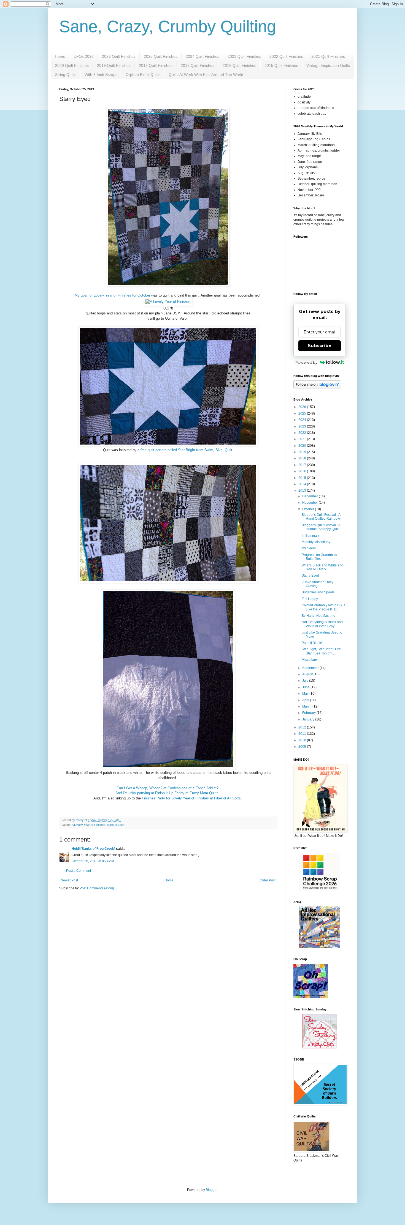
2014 (302, 484)
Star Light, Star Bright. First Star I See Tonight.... (321, 651)
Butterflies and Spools (318, 592)
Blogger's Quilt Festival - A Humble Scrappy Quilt (321, 527)
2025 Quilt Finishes (160, 56)
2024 (302, 420)
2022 (302, 433)
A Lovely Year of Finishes (88, 824)
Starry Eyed (310, 575)
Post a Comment (78, 871)
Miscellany (310, 660)
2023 (302, 426)
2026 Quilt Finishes (119, 56)
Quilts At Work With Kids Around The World (206, 74)
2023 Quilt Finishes (244, 56)
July (305, 681)
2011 (302, 734)
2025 (302, 413)
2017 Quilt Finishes (197, 65)
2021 (302, 439)
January (308, 719)
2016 (302, 471)
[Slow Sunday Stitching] (320, 1047)
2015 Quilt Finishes (281, 65)
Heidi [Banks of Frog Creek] (93, 849)
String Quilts (65, 74)
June (306, 687)
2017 (302, 465)
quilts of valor (116, 824)
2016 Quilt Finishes (239, 65)
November (310, 503)
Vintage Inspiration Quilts (328, 65)
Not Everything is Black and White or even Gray (322, 624)
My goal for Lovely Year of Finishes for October (112, 295)
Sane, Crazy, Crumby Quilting (167, 26)
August (308, 674)
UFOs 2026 (84, 56)
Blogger (211, 1190)
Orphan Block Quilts (143, 74)
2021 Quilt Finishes (328, 56)
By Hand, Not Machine (318, 616)
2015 (302, 478)
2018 (302, 458)
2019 (302, 452)
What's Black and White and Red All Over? (322, 567)
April (306, 700)
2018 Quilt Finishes (155, 65)
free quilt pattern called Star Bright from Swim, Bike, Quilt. (186, 450)
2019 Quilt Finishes (114, 65)
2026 (302, 407)
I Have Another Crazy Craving (317, 584)
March (307, 706)
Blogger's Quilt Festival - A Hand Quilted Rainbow (321, 516)
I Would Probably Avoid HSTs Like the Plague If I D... (323, 607)
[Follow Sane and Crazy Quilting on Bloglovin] (317, 387)
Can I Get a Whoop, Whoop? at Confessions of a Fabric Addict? (168, 788)
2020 (302, 446)
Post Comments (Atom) (97, 888)
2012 (302, 727)
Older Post (268, 880)
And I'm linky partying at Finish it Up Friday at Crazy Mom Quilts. (168, 793)
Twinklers (309, 548)
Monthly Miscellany (316, 542)
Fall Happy (310, 599)
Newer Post (69, 880)
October (308, 509)
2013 (302, 490)
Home (60, 56)
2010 (302, 740)
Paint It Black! (312, 643)
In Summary (311, 536)
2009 (302, 747)
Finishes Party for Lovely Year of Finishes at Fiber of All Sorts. (192, 798)
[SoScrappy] (319, 889)
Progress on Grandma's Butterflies (319, 557)
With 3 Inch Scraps (101, 74)
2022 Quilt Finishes (286, 56)
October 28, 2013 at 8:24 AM (93, 861)
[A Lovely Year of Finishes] (168, 302)
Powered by (306, 362)
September (311, 668)
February (309, 713)
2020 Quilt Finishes (72, 65)
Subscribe (319, 345)
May (305, 693)
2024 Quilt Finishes (202, 56)
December (310, 496)
